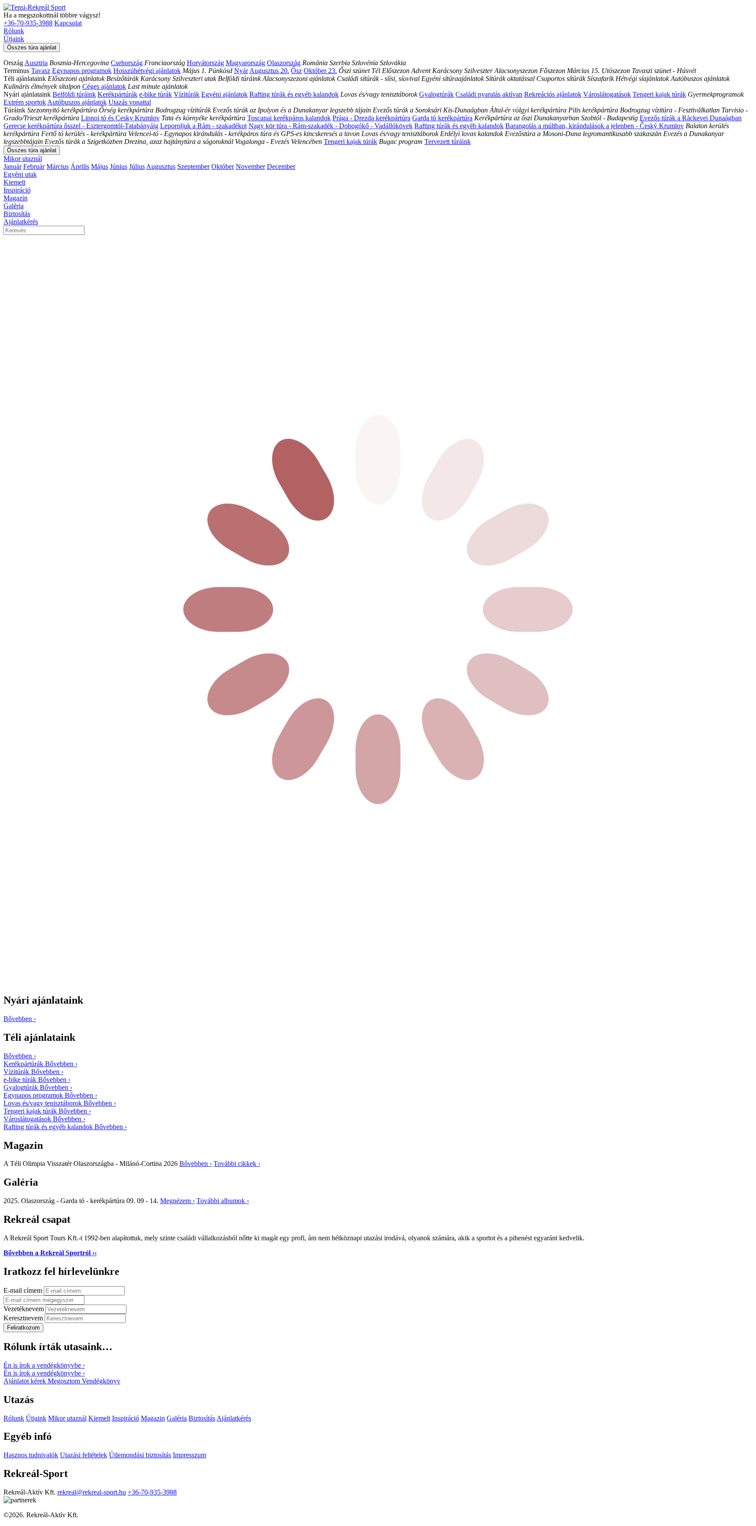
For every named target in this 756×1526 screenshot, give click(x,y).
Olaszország (284, 62)
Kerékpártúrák (117, 94)
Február (34, 166)
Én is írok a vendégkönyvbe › (44, 1365)
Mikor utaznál (23, 158)
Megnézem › (177, 1200)
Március (57, 166)
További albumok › (222, 1200)
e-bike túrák (155, 94)
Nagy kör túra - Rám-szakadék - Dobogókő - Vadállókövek (330, 126)
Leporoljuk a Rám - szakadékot (203, 126)
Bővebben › (195, 1163)
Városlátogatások (607, 94)
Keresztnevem (24, 1318)
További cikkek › (237, 1163)
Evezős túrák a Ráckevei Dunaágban (691, 118)
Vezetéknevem (25, 1308)
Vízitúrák (187, 94)
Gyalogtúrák (436, 94)
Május (99, 166)
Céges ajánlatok (104, 86)
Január (12, 166)
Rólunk (14, 31)
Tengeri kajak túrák (659, 94)
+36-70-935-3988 (28, 23)
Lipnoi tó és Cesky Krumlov (120, 118)
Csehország (127, 62)
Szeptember (193, 166)
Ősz (296, 70)
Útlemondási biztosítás (140, 1455)
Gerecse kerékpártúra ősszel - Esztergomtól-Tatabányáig (81, 126)
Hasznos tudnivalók (31, 1455)
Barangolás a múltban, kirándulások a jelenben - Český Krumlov (594, 126)
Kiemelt (14, 182)
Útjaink (14, 38)
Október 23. (320, 70)
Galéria (14, 206)
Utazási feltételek (83, 1455)
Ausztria (36, 62)
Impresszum (189, 1455)
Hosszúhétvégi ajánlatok (147, 70)
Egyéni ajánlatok (224, 94)
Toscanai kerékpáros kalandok (289, 118)
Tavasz (40, 70)
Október (222, 166)
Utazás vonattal (129, 102)
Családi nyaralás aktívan (488, 94)
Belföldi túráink (74, 94)
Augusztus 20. (269, 70)
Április (79, 166)
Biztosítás (17, 213)
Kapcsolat (68, 23)
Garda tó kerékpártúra (442, 118)
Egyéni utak (20, 174)
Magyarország (245, 62)
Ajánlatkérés (21, 221)
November (250, 166)
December (281, 166)
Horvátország (205, 62)
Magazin (16, 198)
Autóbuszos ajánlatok (77, 102)
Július (137, 166)
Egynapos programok (82, 70)
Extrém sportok (25, 102)
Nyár (241, 70)
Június (118, 166)
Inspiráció (17, 190)
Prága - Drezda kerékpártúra (371, 118)
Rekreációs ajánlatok (552, 94)
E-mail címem (24, 1290)
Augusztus (160, 166)
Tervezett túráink (447, 141)
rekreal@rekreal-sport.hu (91, 1492)
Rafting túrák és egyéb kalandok (294, 94)
